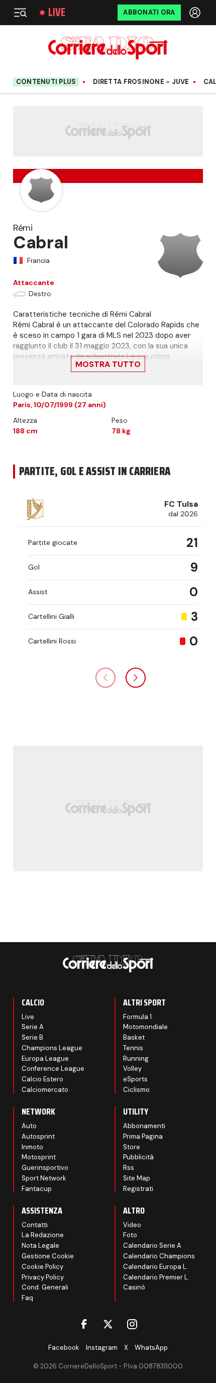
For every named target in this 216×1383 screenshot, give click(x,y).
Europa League (45, 1058)
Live (56, 12)
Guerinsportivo (45, 1167)
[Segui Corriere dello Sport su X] (108, 1324)
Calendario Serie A (152, 1245)
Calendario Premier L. (156, 1277)
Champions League (52, 1048)
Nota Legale (40, 1245)
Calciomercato (45, 1089)
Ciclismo (136, 1089)
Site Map (136, 1178)
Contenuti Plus (46, 81)
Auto (29, 1126)
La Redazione (43, 1235)
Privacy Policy (43, 1277)
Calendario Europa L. (155, 1266)
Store (131, 1147)
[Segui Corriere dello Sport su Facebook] (84, 1324)
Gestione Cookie (48, 1256)
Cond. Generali (45, 1287)
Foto (130, 1235)
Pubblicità (138, 1157)
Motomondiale (145, 1027)
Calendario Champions (159, 1256)
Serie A (33, 1027)
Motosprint (39, 1157)
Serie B (32, 1037)
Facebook (63, 1347)
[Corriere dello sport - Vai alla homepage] (107, 48)
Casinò (134, 1287)
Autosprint (38, 1136)
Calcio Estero (42, 1079)
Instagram (102, 1347)
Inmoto (32, 1147)
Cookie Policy (42, 1266)
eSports (135, 1079)
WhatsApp (151, 1347)
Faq (27, 1298)
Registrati (138, 1188)
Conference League (53, 1068)
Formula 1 (137, 1016)
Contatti (35, 1225)
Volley (132, 1068)
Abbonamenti (144, 1126)
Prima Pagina (143, 1136)
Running (136, 1058)
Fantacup (37, 1188)
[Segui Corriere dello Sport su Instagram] (132, 1324)
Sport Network (44, 1178)
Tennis (133, 1048)
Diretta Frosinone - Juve (141, 82)
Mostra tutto (108, 364)
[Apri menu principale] (20, 13)
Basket (134, 1037)
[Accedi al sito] (196, 13)
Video (132, 1225)
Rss (128, 1167)
